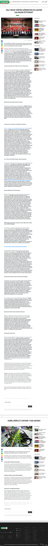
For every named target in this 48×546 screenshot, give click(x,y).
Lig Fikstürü (34, 534)
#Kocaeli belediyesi (7, 502)
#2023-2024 (6, 398)
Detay (41, 544)
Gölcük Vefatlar (27, 534)
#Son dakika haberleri (7, 504)
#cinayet (16, 503)
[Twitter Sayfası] (2, 532)
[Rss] (9, 532)
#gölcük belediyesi (19, 502)
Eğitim (5, 5)
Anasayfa (2, 5)
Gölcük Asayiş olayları (25, 1)
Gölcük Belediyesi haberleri (16, 1)
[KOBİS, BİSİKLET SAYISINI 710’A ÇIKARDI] (16, 436)
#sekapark (27, 503)
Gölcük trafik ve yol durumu (33, 1)
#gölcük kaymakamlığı (26, 502)
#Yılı (14, 398)
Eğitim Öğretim (20, 260)
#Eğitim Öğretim (10, 398)
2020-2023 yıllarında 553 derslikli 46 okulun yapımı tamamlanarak (17, 180)
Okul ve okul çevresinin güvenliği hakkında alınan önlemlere (16, 128)
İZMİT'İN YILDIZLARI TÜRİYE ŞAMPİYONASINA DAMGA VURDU (42, 34)
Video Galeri (19, 530)
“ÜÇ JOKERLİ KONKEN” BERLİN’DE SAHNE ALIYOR (42, 38)
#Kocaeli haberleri (13, 504)
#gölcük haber (19, 504)
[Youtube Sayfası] (5, 532)
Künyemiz (19, 535)
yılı (8, 138)
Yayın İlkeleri (2, 536)
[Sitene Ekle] (12, 532)
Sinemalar (34, 536)
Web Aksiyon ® (45, 544)
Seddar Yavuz (24, 51)
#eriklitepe (24, 503)
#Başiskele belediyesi (13, 502)
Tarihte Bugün (35, 535)
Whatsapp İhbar (10, 536)
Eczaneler (34, 533)
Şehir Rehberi (35, 538)
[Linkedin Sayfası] (7, 532)
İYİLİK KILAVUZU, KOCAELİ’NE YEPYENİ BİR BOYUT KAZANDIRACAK (42, 25)
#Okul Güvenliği (17, 398)
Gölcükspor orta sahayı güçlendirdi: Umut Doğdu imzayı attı (42, 69)
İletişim (18, 537)
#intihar (19, 503)
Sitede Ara (42, 529)
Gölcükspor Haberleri (28, 537)
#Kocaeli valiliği (12, 503)
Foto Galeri (19, 528)
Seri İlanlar (34, 537)
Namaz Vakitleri (35, 532)
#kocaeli (28, 398)
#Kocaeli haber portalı (7, 505)
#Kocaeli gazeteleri (24, 504)
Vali (21, 51)
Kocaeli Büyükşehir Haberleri (27, 539)
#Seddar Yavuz (24, 398)
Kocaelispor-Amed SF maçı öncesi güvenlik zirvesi (42, 57)
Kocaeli (26, 236)
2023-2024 (17, 129)
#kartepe (31, 503)
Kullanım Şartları (10, 535)
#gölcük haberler (6, 503)
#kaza (21, 503)
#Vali (21, 398)
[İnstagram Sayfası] (4, 532)
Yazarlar (19, 532)
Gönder (30, 406)
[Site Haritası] (10, 532)
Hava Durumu (35, 529)
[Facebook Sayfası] (0, 532)
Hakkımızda (2, 535)
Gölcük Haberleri (27, 540)
